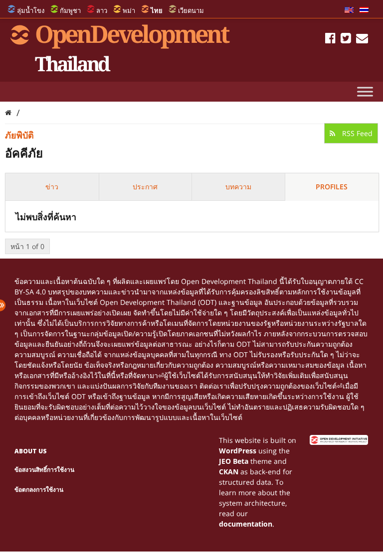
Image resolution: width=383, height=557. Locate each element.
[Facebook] (330, 39)
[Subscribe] (362, 39)
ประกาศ (145, 186)
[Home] (8, 112)
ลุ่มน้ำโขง (30, 10)
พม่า (129, 10)
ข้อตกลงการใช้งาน (38, 489)
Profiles (332, 186)
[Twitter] (346, 39)
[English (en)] (349, 10)
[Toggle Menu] (365, 91)
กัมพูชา (70, 10)
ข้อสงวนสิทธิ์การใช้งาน (44, 469)
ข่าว (51, 186)
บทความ (238, 186)
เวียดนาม (191, 10)
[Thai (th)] (364, 10)
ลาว (101, 10)
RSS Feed (356, 133)
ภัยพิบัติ (19, 135)
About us (30, 451)
